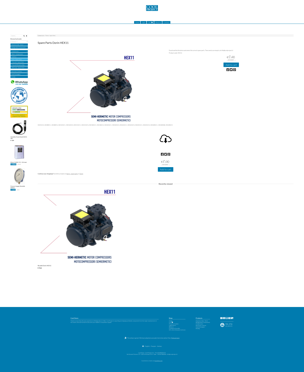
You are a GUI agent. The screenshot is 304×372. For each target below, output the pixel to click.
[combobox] (19, 41)
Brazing (13, 77)
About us (158, 22)
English (147, 346)
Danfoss (14, 56)
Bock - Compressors (17, 54)
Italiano (159, 346)
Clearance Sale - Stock (17, 44)
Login (143, 22)
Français (153, 346)
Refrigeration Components (18, 47)
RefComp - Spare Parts (18, 67)
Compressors (41, 35)
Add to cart (231, 64)
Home (137, 22)
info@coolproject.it (172, 354)
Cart (149, 22)
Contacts (166, 22)
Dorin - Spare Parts (50, 35)
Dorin (81, 174)
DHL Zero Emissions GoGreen (177, 330)
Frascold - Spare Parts (18, 62)
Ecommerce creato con (152, 360)
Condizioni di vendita (174, 328)
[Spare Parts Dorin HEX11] (100, 87)
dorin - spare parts (72, 174)
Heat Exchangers (16, 74)
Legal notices (172, 325)
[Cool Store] (152, 8)
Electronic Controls (16, 71)
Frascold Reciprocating (18, 65)
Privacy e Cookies (174, 324)
